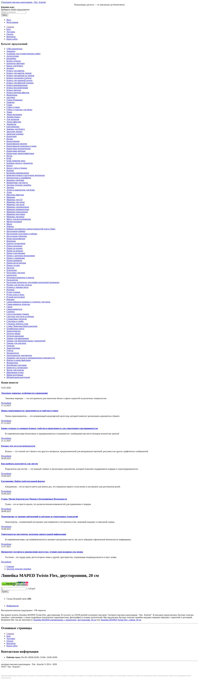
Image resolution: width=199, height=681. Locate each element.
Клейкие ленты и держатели (19, 163)
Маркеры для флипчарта (17, 207)
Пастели (10, 268)
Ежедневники (12, 126)
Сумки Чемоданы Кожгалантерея (21, 326)
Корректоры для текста (17, 182)
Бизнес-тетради (13, 61)
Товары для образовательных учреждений (25, 341)
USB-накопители (14, 49)
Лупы (9, 192)
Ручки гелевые (13, 292)
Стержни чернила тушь (17, 324)
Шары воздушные (14, 375)
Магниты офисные (15, 195)
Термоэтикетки (13, 331)
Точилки (10, 345)
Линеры (10, 187)
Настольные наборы (15, 231)
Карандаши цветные (15, 151)
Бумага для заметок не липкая (20, 75)
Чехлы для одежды (15, 370)
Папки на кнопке (14, 248)
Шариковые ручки (15, 372)
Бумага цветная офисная (17, 92)
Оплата (9, 34)
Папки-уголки (13, 265)
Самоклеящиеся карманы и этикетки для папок (28, 302)
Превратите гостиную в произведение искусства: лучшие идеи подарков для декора (42, 552)
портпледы (11, 275)
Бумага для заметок (15, 70)
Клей (8, 158)
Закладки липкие (14, 131)
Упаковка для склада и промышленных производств (30, 358)
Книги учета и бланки (16, 168)
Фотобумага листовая (16, 365)
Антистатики (12, 56)
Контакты (11, 36)
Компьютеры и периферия (18, 178)
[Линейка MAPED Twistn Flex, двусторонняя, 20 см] (14, 586)
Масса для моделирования (18, 219)
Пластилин (11, 270)
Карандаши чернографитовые (20, 153)
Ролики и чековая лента (17, 287)
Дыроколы (11, 124)
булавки (10, 68)
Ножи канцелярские (15, 238)
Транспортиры (13, 348)
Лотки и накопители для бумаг (20, 190)
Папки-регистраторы (16, 263)
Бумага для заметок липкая (18, 73)
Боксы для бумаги (14, 66)
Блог (8, 29)
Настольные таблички (16, 236)
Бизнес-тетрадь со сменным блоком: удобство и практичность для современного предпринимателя (49, 428)
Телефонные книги (15, 328)
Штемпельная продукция (18, 377)
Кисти (9, 156)
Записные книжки (14, 134)
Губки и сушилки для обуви (19, 109)
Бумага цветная (13, 90)
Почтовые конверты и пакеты (20, 277)
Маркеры (10, 197)
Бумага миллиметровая (17, 88)
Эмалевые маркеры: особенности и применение (24, 393)
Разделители (12, 280)
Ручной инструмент (15, 297)
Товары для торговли (16, 343)
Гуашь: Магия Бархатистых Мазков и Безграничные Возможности (34, 499)
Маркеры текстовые (15, 214)
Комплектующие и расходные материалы (25, 175)
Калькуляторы (13, 141)
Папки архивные (14, 246)
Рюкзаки (10, 299)
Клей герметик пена (15, 161)
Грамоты (10, 102)
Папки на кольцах (14, 251)
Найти (4, 15)
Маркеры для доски (15, 202)
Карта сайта (11, 39)
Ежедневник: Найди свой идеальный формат (23, 481)
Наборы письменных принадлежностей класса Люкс (30, 229)
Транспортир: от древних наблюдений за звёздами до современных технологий (39, 516)
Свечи (9, 307)
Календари (11, 136)
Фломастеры (12, 363)
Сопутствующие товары (17, 314)
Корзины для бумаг (15, 180)
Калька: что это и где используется (18, 446)
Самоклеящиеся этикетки (18, 304)
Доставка (10, 32)
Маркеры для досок (15, 204)
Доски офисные (13, 122)
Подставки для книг (15, 272)
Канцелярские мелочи (16, 144)
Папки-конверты (14, 260)
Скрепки (10, 311)
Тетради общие (13, 333)
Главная (10, 27)
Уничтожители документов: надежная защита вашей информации (33, 534)
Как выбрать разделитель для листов (19, 464)
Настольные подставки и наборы (21, 234)
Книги (9, 165)
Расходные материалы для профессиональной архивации (32, 282)
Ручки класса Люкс (15, 294)
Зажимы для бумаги (15, 129)
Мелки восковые (14, 221)
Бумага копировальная (16, 85)
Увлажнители (12, 353)
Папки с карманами (15, 258)
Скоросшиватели (14, 309)
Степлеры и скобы (15, 321)
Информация (12, 606)
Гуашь (9, 105)
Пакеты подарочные (15, 243)
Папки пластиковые (15, 253)
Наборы (10, 226)
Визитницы (11, 95)
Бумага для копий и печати (19, 78)
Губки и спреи (13, 107)
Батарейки (11, 58)
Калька (9, 139)
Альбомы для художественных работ (23, 53)
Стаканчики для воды (16, 319)
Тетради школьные (15, 336)
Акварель (10, 51)
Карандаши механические (18, 148)
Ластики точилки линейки (18, 185)
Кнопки (10, 170)
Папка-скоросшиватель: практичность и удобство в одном (29, 411)
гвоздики (10, 97)
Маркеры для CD (14, 199)
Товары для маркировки (17, 338)
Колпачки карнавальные (17, 173)
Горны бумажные (14, 100)
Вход (8, 20)
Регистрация (12, 22)
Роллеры (10, 290)
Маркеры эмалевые (15, 217)
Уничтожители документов (19, 355)
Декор (9, 112)
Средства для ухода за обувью (20, 316)
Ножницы (11, 241)
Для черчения (12, 119)
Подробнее (6, 403)
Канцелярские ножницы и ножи (21, 146)
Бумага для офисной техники (20, 83)
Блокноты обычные (15, 63)
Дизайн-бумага (13, 117)
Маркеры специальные (17, 212)
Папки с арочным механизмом (20, 255)
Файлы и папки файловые (18, 360)
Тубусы (9, 350)
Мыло (9, 224)
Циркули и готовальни (17, 367)
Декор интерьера (14, 114)
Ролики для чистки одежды (19, 285)
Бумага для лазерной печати (19, 80)
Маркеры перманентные (17, 209)
